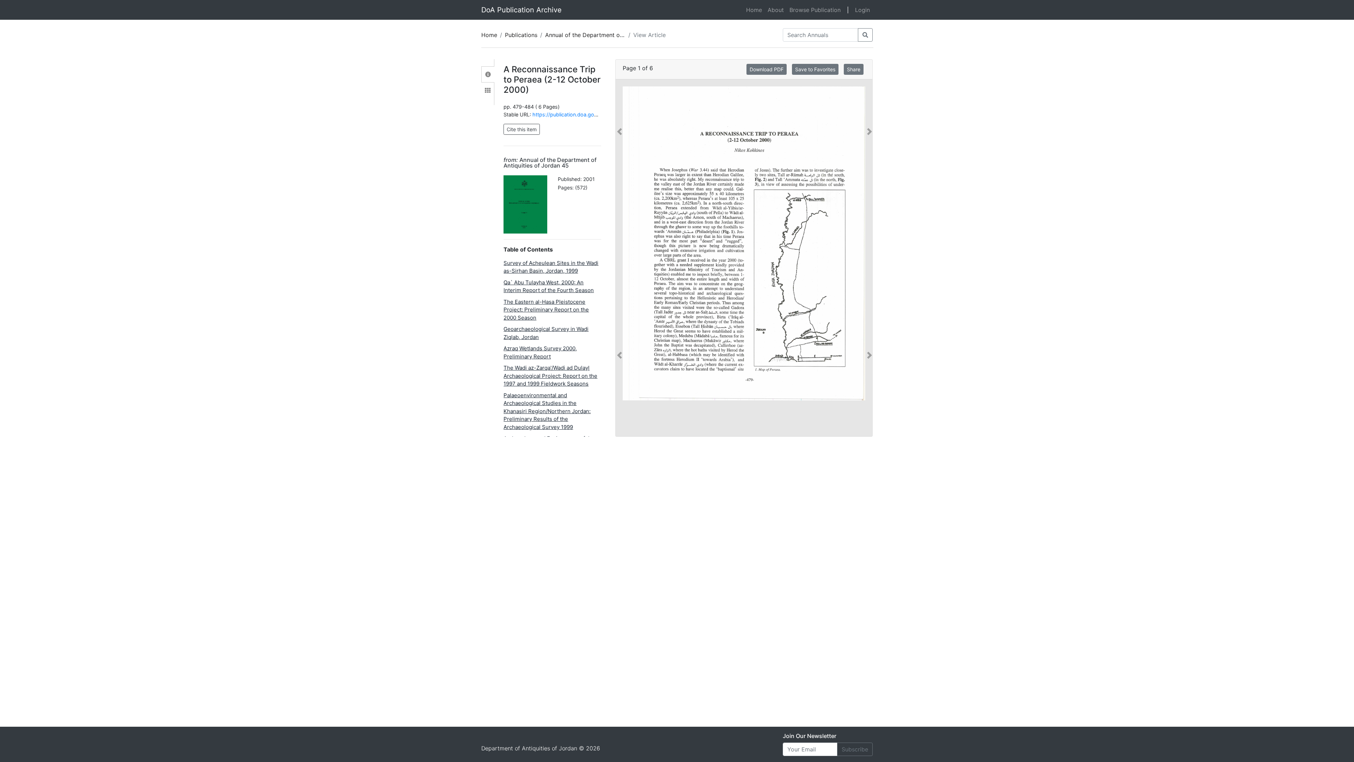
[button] (619, 243)
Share (853, 69)
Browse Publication (815, 9)
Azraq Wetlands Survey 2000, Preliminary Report (540, 352)
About (776, 9)
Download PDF (766, 69)
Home (755, 9)
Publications (521, 34)
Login (862, 9)
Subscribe (855, 749)
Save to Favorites (815, 69)
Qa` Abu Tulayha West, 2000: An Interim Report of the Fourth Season (549, 286)
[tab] (487, 74)
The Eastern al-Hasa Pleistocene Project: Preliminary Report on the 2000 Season (546, 309)
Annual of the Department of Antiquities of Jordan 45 (617, 34)
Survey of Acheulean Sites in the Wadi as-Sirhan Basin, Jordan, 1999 (551, 267)
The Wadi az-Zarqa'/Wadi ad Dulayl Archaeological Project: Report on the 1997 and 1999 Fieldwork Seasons (550, 375)
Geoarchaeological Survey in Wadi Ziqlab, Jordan (546, 333)
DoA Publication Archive (521, 10)
